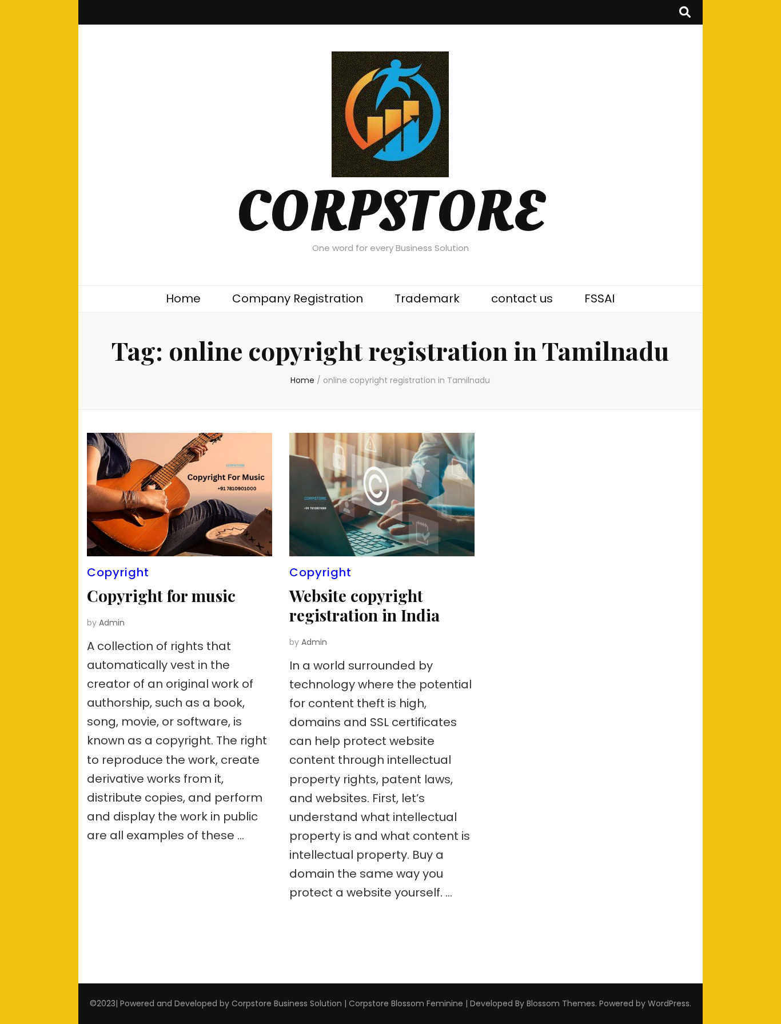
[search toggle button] (685, 12)
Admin (112, 622)
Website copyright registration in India (364, 605)
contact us (522, 298)
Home (183, 298)
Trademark (427, 298)
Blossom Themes (561, 1003)
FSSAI (599, 298)
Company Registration (297, 298)
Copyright (118, 572)
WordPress (669, 1003)
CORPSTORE (390, 212)
